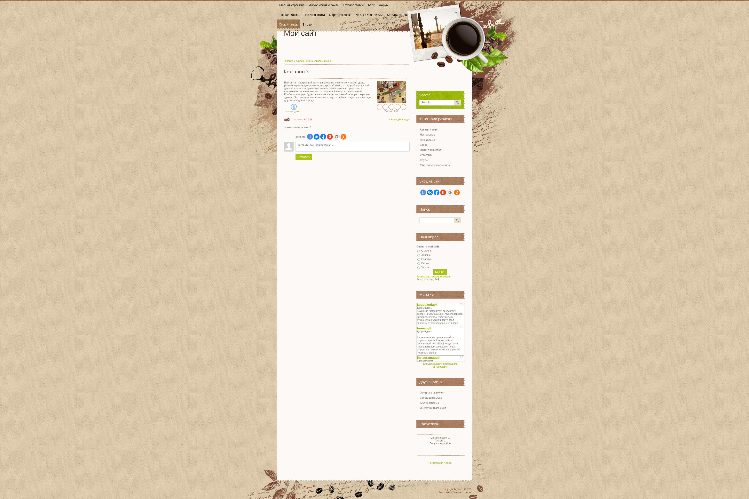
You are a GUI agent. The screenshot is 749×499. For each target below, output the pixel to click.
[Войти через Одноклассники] (343, 137)
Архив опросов (441, 276)
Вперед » (404, 119)
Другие (424, 160)
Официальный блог (432, 392)
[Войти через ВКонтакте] (316, 137)
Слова (423, 144)
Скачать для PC (293, 112)
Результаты (423, 276)
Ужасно (425, 267)
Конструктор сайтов (450, 492)
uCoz (469, 492)
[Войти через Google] (337, 137)
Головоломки (428, 139)
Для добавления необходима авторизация (440, 365)
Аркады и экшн (323, 60)
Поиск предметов (430, 150)
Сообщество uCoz (431, 397)
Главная (288, 60)
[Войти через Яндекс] (330, 137)
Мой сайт (300, 33)
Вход (448, 462)
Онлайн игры (303, 60)
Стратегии (426, 155)
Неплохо (426, 259)
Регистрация (436, 462)
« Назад (393, 119)
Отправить (303, 156)
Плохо (425, 263)
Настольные (427, 134)
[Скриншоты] (391, 92)
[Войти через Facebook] (323, 137)
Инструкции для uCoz (433, 407)
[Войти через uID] (310, 137)
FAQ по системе (429, 402)
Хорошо (425, 254)
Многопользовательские (435, 165)
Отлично (426, 250)
